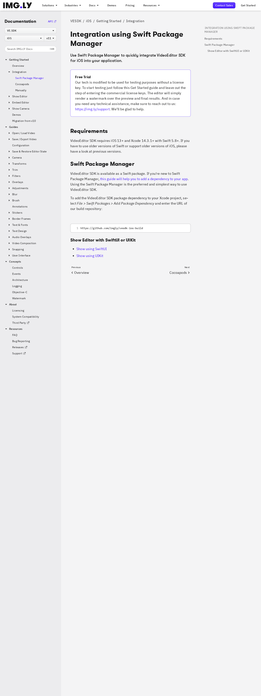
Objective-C (19, 292)
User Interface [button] (21, 255)
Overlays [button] (17, 182)
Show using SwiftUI (91, 249)
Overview (18, 65)
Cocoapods (22, 84)
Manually (20, 90)
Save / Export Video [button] (24, 139)
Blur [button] (14, 194)
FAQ (14, 335)
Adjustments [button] (20, 188)
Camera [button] (17, 157)
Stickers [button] (17, 212)
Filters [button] (16, 176)
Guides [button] (13, 127)
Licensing (18, 310)
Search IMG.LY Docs (30, 49)
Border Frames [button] (21, 218)
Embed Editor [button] (20, 102)
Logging (17, 286)
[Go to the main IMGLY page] (17, 5)
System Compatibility (25, 316)
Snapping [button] (18, 249)
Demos (16, 114)
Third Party (19, 322)
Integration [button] (19, 72)
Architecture (20, 280)
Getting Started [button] (19, 59)
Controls (17, 267)
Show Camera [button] (20, 108)
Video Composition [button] (24, 243)
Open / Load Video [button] (23, 133)
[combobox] (31, 31)
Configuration (20, 145)
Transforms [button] (19, 163)
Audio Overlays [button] (21, 237)
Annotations (20, 206)
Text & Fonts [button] (20, 225)
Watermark (19, 298)
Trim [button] (15, 170)
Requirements (213, 38)
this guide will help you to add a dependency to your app (144, 179)
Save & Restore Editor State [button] (29, 151)
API (50, 21)
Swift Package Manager (29, 78)
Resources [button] (16, 329)
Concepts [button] (15, 261)
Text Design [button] (19, 231)
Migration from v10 (24, 121)
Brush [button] (15, 200)
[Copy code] (182, 228)
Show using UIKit (89, 256)
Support (17, 353)
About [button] (13, 304)
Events (16, 274)
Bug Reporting (21, 341)
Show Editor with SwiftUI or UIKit (229, 51)
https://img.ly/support (92, 109)
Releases (18, 347)
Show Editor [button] (19, 96)
